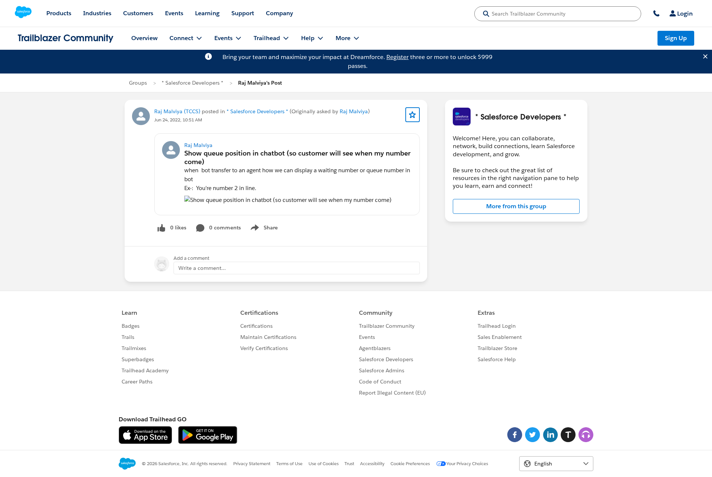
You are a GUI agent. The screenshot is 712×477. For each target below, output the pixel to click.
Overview (144, 38)
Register (397, 57)
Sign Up (676, 38)
